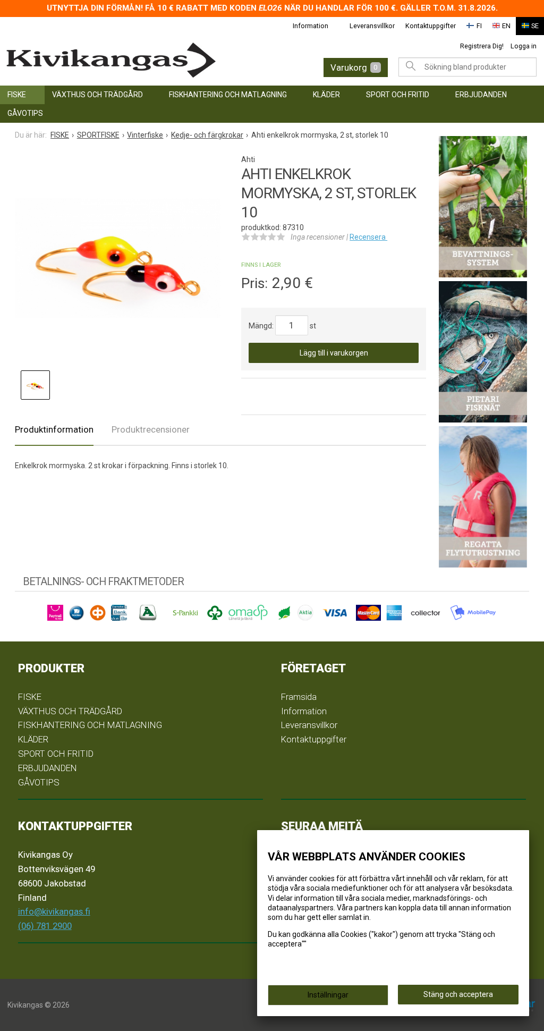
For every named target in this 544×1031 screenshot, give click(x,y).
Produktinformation (54, 429)
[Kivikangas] (122, 60)
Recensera (368, 237)
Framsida (299, 696)
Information (310, 26)
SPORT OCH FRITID (397, 94)
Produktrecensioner (151, 429)
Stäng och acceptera (458, 994)
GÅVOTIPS (25, 113)
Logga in (524, 46)
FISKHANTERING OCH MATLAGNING (228, 94)
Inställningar (328, 995)
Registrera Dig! (482, 46)
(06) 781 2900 (45, 925)
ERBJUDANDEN (481, 94)
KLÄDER (326, 94)
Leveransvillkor (372, 26)
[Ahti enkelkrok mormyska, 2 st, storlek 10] (117, 257)
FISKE (16, 94)
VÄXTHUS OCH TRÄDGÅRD (97, 94)
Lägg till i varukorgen (334, 353)
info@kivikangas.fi (54, 911)
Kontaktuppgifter (430, 26)
